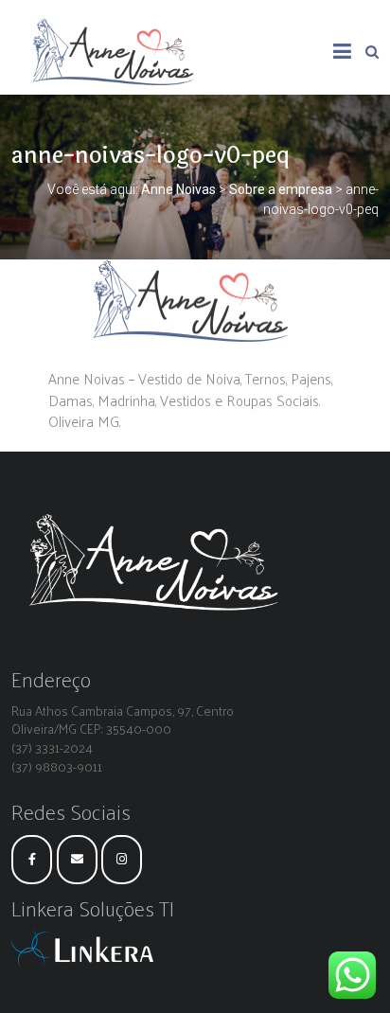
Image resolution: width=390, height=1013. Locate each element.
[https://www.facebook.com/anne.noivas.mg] (31, 859)
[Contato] (77, 859)
